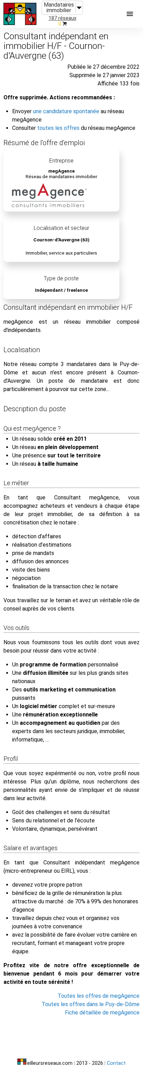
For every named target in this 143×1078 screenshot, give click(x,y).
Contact (116, 1063)
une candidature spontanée (66, 111)
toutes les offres (58, 128)
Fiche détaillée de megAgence (102, 1012)
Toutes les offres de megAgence (99, 996)
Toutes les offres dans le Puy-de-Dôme (91, 1004)
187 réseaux (62, 18)
